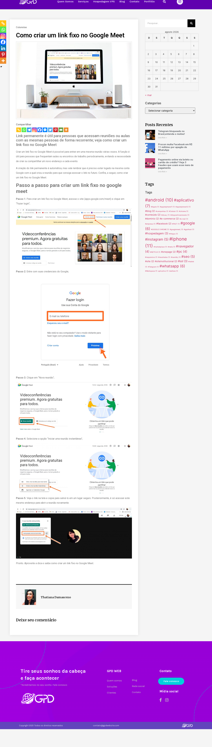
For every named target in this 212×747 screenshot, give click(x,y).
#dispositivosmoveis (179, 215)
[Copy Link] (18, 129)
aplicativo (163, 271)
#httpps (173, 234)
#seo (188, 257)
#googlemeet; (176, 229)
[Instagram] (34, 129)
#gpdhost (189, 229)
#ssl (182, 261)
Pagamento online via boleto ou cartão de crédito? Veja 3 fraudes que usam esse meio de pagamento (176, 163)
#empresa (150, 224)
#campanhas (162, 211)
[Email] (61, 129)
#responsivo (151, 257)
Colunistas (21, 27)
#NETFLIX (155, 252)
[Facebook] (39, 129)
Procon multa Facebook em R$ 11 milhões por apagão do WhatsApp (175, 147)
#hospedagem (156, 233)
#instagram (157, 239)
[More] (66, 129)
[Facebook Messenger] (45, 129)
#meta (171, 247)
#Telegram (153, 267)
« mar (148, 95)
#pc (181, 251)
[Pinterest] (55, 129)
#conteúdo (152, 214)
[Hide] (1, 66)
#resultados (164, 257)
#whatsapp (172, 266)
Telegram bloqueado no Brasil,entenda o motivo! (171, 132)
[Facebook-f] (160, 700)
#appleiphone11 (167, 207)
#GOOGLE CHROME (160, 229)
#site (149, 261)
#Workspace (151, 271)
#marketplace (160, 247)
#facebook (163, 223)
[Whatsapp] (24, 129)
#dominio (152, 218)
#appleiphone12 (183, 207)
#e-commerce (169, 218)
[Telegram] (29, 129)
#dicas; (165, 215)
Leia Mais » (162, 138)
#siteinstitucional (166, 261)
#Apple (155, 207)
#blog (150, 211)
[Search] (191, 23)
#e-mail (184, 219)
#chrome (183, 211)
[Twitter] (50, 129)
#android (159, 200)
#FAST (176, 224)
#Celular (173, 211)
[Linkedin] (3, 48)
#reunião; (176, 257)
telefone (173, 271)
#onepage (168, 251)
